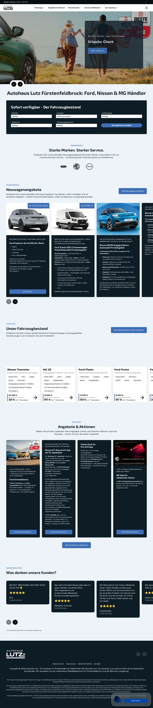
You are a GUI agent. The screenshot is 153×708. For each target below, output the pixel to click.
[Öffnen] (146, 8)
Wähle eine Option (64, 116)
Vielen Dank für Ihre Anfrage (90, 441)
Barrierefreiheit (85, 664)
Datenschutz (58, 664)
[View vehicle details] (16, 397)
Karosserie (60, 113)
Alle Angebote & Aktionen (76, 545)
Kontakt (97, 664)
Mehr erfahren (97, 54)
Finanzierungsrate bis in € (65, 122)
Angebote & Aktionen (56, 8)
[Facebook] (138, 654)
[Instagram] (144, 654)
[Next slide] (15, 301)
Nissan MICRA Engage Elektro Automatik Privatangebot (110, 205)
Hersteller (15, 113)
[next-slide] (20, 84)
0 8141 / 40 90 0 (22, 2)
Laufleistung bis (107, 113)
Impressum (71, 664)
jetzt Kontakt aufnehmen (23, 532)
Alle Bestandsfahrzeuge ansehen (129, 330)
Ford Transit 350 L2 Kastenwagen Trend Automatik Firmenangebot (69, 205)
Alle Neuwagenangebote (133, 191)
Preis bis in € (16, 122)
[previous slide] (13, 84)
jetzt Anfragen (27, 291)
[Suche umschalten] (146, 2)
